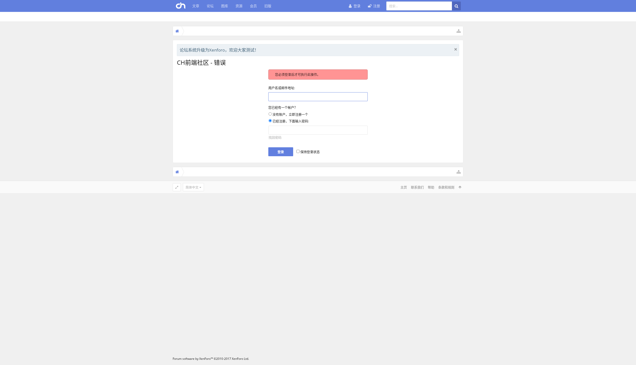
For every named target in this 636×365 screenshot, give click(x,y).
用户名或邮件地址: (281, 88)
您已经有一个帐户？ (282, 107)
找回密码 (275, 137)
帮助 (431, 187)
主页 (403, 187)
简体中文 (192, 187)
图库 (224, 5)
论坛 (210, 5)
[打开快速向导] (458, 31)
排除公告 (456, 49)
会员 (253, 5)
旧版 (267, 5)
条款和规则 (446, 187)
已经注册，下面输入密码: (290, 121)
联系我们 (417, 187)
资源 (239, 5)
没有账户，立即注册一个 (290, 114)
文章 (195, 5)
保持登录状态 (310, 152)
